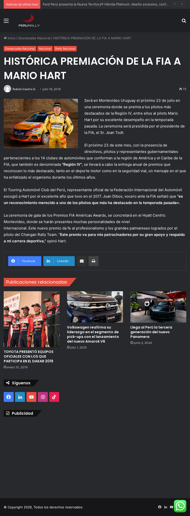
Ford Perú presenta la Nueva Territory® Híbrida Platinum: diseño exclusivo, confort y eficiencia (116, 4)
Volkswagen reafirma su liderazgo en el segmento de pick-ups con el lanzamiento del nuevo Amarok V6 (93, 334)
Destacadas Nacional (34, 38)
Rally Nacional (65, 48)
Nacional (45, 48)
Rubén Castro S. (24, 89)
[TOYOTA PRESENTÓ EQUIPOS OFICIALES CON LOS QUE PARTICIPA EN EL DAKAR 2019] (32, 319)
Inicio (11, 38)
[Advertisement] (95, 456)
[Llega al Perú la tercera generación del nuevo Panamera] (158, 307)
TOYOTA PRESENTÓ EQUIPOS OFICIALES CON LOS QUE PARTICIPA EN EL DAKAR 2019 (28, 356)
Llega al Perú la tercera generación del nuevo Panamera (151, 332)
